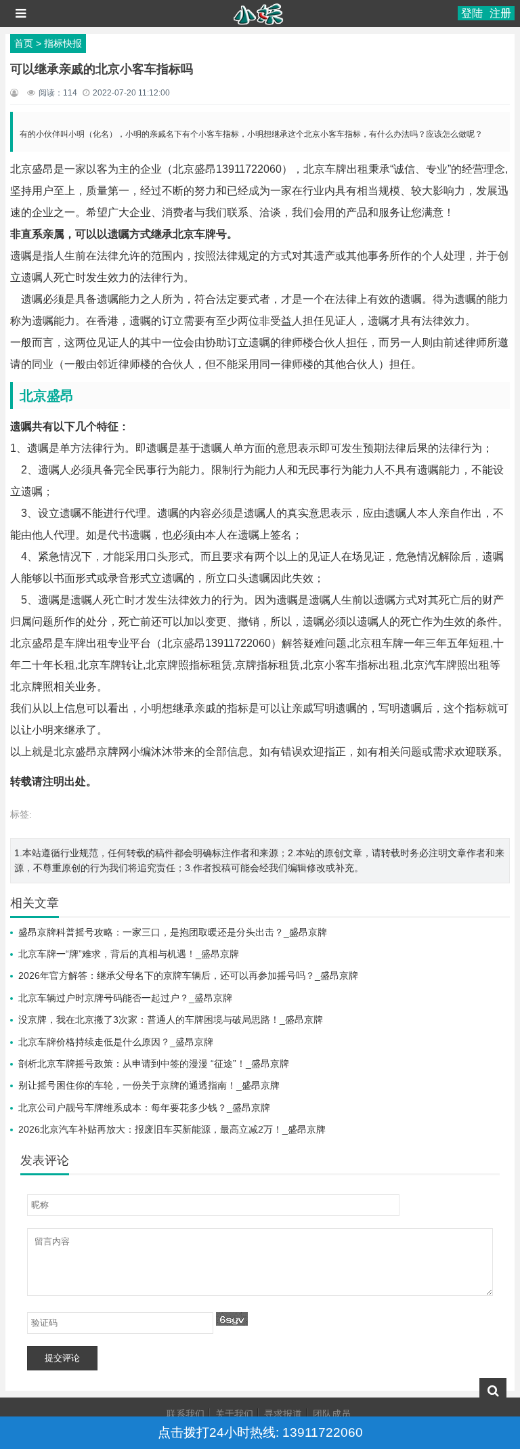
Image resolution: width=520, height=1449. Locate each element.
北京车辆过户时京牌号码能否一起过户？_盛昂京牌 (125, 997)
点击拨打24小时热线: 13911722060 (260, 1432)
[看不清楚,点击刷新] (232, 1319)
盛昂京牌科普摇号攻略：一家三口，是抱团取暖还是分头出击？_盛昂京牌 (172, 932)
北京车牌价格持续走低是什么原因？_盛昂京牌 (115, 1041)
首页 (23, 43)
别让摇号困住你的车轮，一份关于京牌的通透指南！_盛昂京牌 (149, 1085)
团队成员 (332, 1413)
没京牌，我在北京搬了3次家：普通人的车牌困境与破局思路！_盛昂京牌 (170, 1019)
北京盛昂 (47, 395)
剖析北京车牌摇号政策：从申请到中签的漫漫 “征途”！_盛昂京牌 (153, 1063)
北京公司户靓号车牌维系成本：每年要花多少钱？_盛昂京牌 (144, 1107)
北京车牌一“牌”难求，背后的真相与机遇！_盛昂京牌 (128, 953)
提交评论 (62, 1358)
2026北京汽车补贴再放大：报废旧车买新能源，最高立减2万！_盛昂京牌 (172, 1129)
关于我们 (234, 1413)
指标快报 (63, 43)
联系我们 (185, 1413)
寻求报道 (283, 1413)
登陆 (472, 13)
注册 (500, 13)
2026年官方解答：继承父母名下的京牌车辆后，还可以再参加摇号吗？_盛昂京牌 (188, 975)
